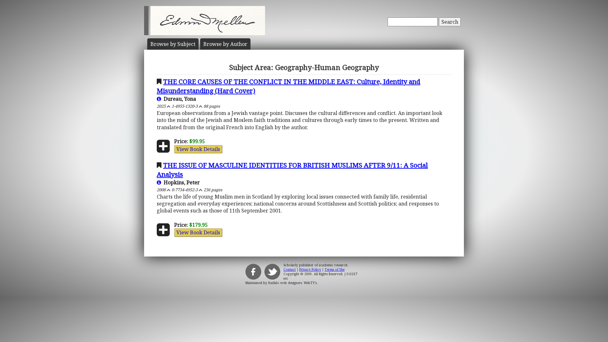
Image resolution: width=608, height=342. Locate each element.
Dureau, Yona (178, 98)
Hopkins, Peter (180, 182)
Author (225, 44)
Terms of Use (335, 269)
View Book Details (198, 149)
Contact (289, 269)
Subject (172, 44)
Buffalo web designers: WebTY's (292, 283)
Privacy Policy (310, 269)
